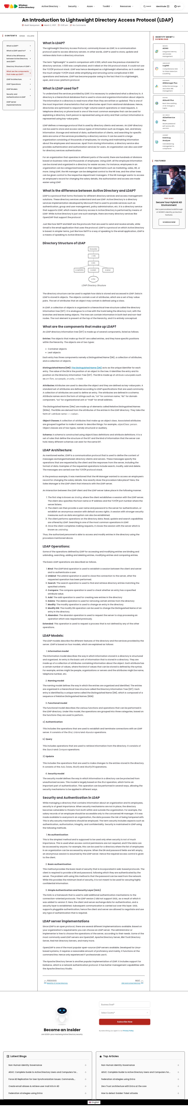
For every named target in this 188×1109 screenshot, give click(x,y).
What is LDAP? (19, 46)
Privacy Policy (128, 1031)
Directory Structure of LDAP (19, 66)
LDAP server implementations (19, 103)
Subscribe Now (124, 1021)
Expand (22, 36)
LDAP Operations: (19, 84)
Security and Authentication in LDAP (19, 95)
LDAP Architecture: (19, 79)
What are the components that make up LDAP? (19, 73)
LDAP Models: (19, 89)
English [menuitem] (95, 1102)
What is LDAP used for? (19, 50)
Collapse (30, 36)
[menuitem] (94, 1102)
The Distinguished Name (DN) (86, 367)
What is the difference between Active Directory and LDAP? (19, 58)
